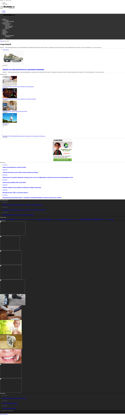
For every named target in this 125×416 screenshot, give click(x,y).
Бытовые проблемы (9, 21)
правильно (56, 219)
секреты (108, 219)
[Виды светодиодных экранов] (12, 293)
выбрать (12, 219)
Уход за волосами (9, 26)
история (28, 219)
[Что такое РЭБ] (10, 122)
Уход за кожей (8, 27)
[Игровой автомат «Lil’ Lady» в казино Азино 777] (10, 249)
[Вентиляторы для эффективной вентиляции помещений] (11, 348)
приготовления (76, 219)
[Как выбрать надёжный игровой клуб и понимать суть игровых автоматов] (10, 97)
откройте (47, 219)
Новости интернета (9, 35)
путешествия (95, 219)
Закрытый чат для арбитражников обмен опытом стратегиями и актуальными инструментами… (24, 136)
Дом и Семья (5, 20)
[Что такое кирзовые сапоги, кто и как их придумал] (12, 304)
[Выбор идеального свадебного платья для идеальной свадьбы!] (10, 392)
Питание (5, 30)
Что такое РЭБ (6, 123)
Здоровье (7, 24)
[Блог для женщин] (7, 8)
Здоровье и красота (7, 23)
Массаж (7, 28)
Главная (4, 19)
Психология (5, 31)
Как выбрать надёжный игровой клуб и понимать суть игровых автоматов (19, 98)
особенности (40, 219)
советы (112, 219)
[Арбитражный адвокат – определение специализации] (10, 319)
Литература (7, 36)
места (35, 219)
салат (106, 219)
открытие (52, 219)
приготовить (71, 219)
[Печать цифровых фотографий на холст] (10, 279)
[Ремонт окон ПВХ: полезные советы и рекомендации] (10, 264)
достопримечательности (21, 219)
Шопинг (4, 33)
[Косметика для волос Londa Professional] (12, 235)
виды (1, 219)
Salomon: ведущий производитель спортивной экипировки (23, 69)
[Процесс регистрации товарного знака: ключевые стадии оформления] (10, 85)
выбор (7, 219)
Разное (4, 34)
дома (16, 219)
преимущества (63, 219)
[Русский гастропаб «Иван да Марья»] (11, 377)
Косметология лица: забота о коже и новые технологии (15, 111)
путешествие (84, 219)
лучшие (31, 219)
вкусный (4, 219)
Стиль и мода (6, 22)
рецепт (103, 219)
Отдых (4, 29)
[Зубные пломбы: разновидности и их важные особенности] (10, 363)
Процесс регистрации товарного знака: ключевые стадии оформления (18, 86)
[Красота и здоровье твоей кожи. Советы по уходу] (11, 333)
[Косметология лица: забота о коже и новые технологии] (10, 110)
